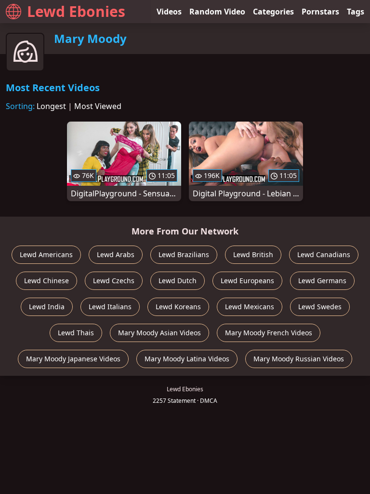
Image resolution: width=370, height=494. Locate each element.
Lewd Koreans (178, 306)
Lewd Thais (76, 332)
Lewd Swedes (320, 306)
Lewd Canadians (323, 254)
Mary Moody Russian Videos (298, 358)
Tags (355, 11)
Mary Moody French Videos (268, 332)
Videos (169, 11)
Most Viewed (97, 106)
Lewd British (253, 254)
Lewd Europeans (247, 280)
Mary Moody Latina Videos (187, 358)
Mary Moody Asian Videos (159, 332)
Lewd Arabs (115, 254)
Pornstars (320, 11)
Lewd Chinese (46, 280)
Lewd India (47, 306)
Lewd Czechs (113, 280)
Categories (273, 11)
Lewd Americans (46, 254)
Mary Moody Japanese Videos (73, 358)
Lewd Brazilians (184, 254)
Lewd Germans (322, 280)
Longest (51, 106)
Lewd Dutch (178, 280)
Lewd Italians (110, 306)
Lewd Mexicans (249, 306)
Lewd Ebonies (76, 11)
